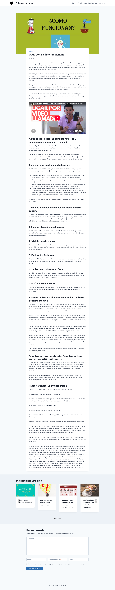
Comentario (31, 538)
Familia (80, 3)
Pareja (74, 3)
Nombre (30, 559)
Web (71, 559)
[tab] (54, 518)
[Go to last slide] (19, 501)
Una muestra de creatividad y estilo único (46, 502)
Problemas (102, 3)
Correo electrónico (55, 559)
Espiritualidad (92, 3)
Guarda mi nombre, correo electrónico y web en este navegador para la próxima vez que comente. (56, 564)
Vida (85, 3)
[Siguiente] (96, 501)
